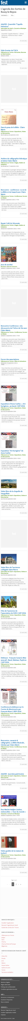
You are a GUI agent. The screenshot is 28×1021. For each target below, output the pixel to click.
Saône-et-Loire (6, 968)
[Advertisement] (14, 89)
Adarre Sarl (6, 1018)
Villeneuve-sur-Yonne (8, 935)
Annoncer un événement (7, 997)
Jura (3, 961)
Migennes (4, 946)
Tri (12, 15)
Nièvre (3, 963)
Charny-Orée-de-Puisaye (9, 944)
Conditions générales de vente (9, 989)
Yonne (3, 970)
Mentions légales (5, 982)
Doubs (3, 958)
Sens (3, 940)
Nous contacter (5, 1002)
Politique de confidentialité (8, 987)
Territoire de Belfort (7, 972)
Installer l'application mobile (8, 1012)
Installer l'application (8, 923)
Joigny (3, 937)
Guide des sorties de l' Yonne (10, 927)
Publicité (3, 1015)
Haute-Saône (5, 965)
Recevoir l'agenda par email (10, 925)
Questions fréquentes (6, 999)
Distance (4, 15)
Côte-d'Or (4, 956)
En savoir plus (23, 40)
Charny (4, 942)
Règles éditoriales (5, 984)
